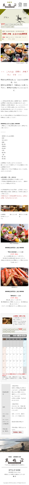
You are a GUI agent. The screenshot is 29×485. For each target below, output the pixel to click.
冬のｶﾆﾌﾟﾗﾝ (4, 26)
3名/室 (8, 329)
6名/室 (20, 329)
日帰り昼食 (13, 24)
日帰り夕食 (19, 24)
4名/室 (12, 329)
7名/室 (24, 329)
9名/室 (8, 331)
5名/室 (16, 329)
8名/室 (4, 331)
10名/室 (12, 331)
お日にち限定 (11, 26)
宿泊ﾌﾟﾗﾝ (8, 24)
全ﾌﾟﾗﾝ (2, 24)
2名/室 (4, 329)
